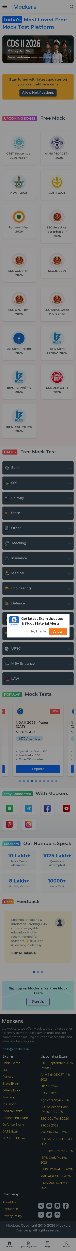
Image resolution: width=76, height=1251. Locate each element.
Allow (58, 631)
